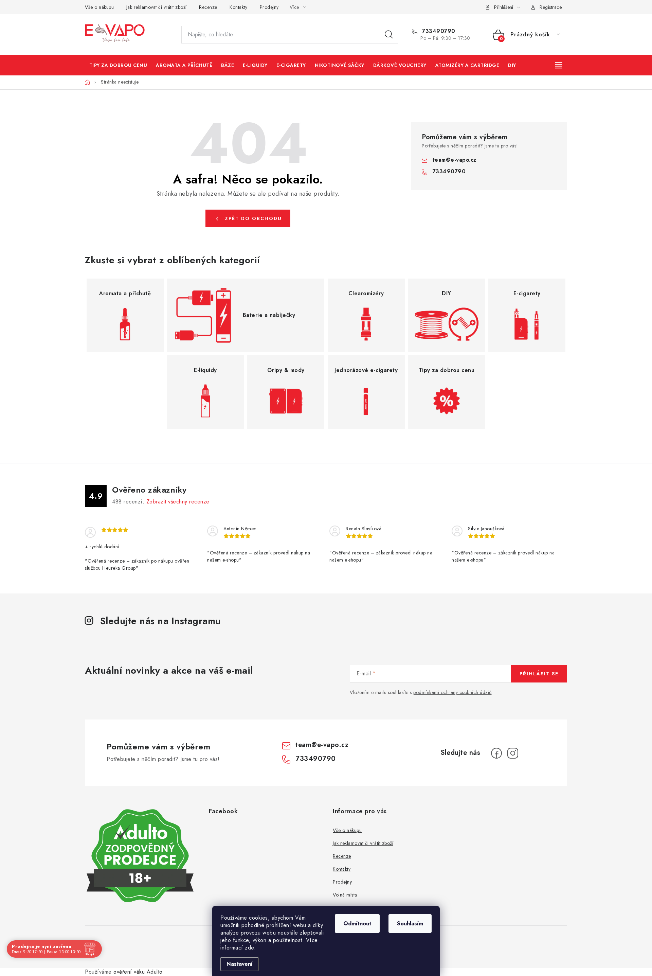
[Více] (559, 65)
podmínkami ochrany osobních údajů (452, 692)
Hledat (388, 34)
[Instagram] (512, 753)
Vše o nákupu (99, 7)
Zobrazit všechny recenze (178, 501)
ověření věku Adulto (138, 972)
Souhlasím (410, 923)
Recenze (208, 7)
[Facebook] (496, 753)
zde (249, 948)
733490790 (437, 31)
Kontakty (238, 7)
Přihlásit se (539, 673)
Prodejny (269, 7)
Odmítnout (357, 923)
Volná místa (345, 894)
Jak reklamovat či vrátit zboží (156, 7)
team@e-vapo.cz (454, 160)
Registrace (551, 7)
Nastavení (240, 964)
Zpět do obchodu (253, 218)
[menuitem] (118, 65)
